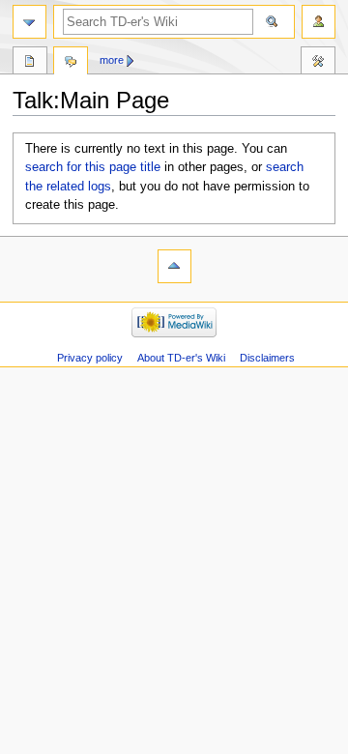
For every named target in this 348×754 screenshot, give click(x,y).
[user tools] (318, 22)
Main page (30, 62)
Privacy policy (90, 357)
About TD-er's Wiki (181, 357)
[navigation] (29, 22)
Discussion (70, 62)
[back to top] (174, 266)
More (112, 60)
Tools (318, 62)
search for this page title (92, 167)
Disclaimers (267, 357)
